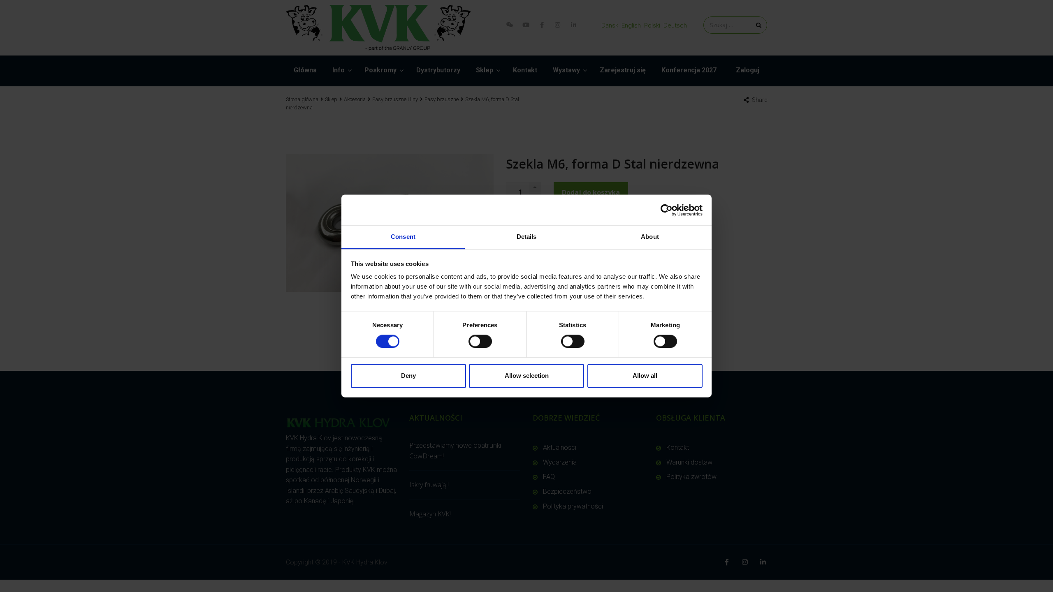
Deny (408, 375)
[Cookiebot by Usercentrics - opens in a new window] (667, 210)
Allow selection (527, 375)
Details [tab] (527, 236)
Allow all (645, 375)
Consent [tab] (403, 236)
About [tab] (650, 236)
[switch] (480, 341)
